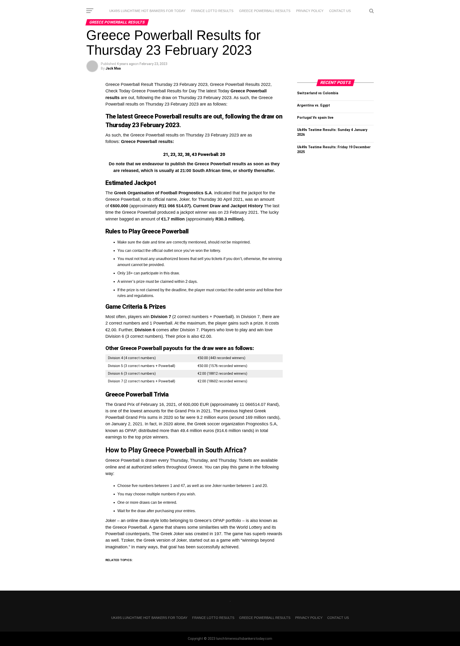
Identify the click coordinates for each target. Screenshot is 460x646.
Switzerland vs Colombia (317, 93)
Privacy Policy (309, 11)
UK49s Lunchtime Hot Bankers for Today (147, 11)
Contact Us (340, 11)
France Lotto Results (212, 11)
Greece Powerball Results (264, 11)
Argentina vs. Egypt (313, 105)
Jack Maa (113, 68)
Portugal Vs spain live (315, 118)
